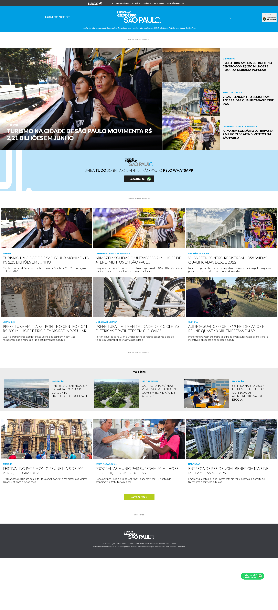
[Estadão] (95, 3)
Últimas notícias (120, 3)
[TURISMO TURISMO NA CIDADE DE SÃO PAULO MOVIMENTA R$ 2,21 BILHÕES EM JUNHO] (81, 98)
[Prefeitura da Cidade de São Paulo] (269, 19)
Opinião (136, 3)
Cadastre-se (137, 178)
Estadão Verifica (175, 3)
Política (147, 3)
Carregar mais (139, 496)
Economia (159, 3)
